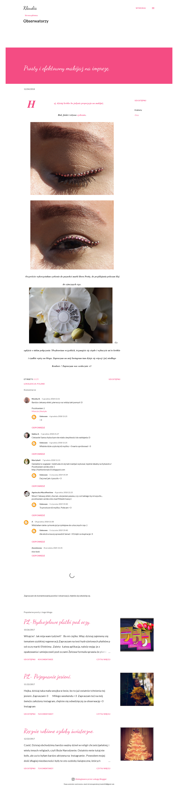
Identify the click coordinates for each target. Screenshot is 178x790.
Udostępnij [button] (140, 100)
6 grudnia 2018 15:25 (58, 416)
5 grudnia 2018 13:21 (51, 399)
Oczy (137, 115)
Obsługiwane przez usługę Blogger (91, 779)
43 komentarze (45, 659)
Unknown (43, 416)
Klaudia (30, 8)
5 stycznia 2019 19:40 (59, 504)
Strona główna (31, 15)
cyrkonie (81, 115)
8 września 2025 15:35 (53, 548)
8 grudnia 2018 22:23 (64, 492)
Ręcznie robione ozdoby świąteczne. (59, 731)
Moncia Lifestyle (39, 411)
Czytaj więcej (103, 659)
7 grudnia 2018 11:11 (51, 460)
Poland (41, 384)
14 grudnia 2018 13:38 (44, 522)
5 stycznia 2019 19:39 (59, 475)
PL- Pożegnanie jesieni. (47, 676)
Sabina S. (35, 434)
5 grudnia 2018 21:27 (50, 434)
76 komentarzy (45, 714)
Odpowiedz (38, 427)
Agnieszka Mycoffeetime (42, 492)
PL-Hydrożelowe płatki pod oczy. (57, 621)
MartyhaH (36, 460)
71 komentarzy (45, 768)
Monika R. (36, 399)
